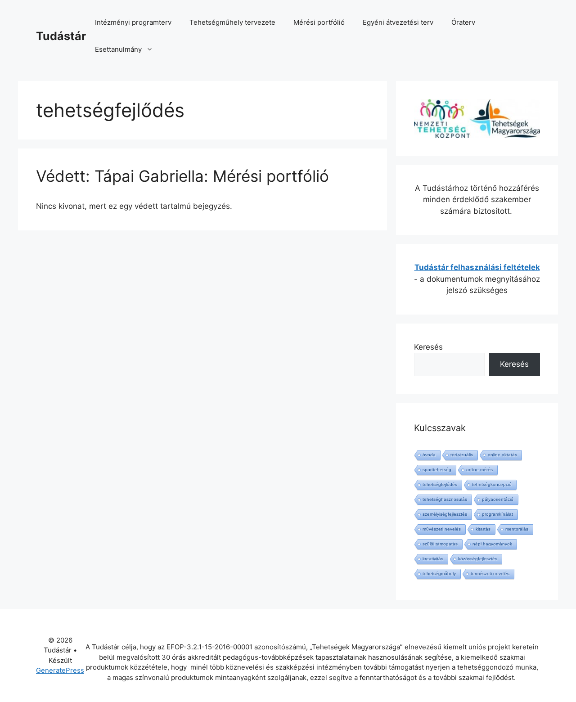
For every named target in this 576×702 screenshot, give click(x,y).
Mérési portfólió (319, 22)
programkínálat (497, 514)
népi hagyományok (492, 543)
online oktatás (502, 454)
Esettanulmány (118, 49)
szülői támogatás (440, 543)
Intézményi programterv (133, 22)
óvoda (429, 454)
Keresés (428, 346)
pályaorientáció (497, 499)
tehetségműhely (439, 573)
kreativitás (433, 558)
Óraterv (463, 22)
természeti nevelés (490, 573)
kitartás (483, 528)
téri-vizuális (461, 454)
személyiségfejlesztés (445, 514)
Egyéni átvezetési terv (398, 22)
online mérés (479, 469)
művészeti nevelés (442, 528)
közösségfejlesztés (477, 558)
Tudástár (61, 36)
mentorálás (516, 528)
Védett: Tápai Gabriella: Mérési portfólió (182, 175)
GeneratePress (60, 670)
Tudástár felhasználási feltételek (477, 267)
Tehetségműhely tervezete (232, 22)
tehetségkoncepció (492, 484)
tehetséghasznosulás (445, 499)
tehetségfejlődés (440, 484)
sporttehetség (437, 469)
